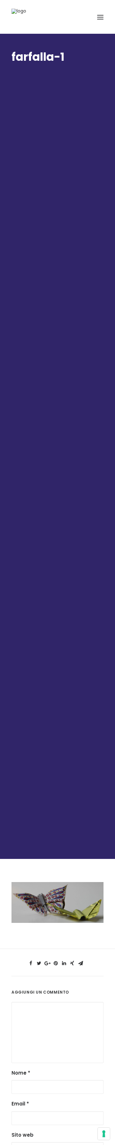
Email (20, 1103)
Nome (21, 1072)
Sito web (23, 1134)
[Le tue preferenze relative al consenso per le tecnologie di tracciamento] (104, 1134)
